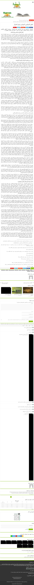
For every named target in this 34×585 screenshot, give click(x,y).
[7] (3, 122)
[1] (10, 40)
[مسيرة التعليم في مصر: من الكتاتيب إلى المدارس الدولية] (32, 402)
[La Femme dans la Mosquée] (25, 542)
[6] (18, 99)
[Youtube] (16, 536)
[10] (5, 196)
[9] (18, 193)
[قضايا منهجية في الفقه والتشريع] (27, 568)
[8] (32, 260)
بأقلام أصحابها (24, 21)
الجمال (31, 270)
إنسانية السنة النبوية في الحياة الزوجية (24, 334)
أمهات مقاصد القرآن (29, 329)
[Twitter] (19, 536)
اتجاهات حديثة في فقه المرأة (18, 294)
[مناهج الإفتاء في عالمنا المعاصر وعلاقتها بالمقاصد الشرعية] (32, 406)
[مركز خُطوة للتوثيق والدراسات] (17, 5)
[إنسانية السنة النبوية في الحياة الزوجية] (31, 367)
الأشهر (29, 325)
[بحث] (11, 497)
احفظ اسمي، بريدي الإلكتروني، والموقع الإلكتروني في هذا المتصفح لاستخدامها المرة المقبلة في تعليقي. (20, 319)
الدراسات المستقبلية (29, 404)
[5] (14, 91)
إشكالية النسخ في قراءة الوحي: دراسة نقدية (5, 283)
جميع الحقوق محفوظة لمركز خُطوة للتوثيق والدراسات (20, 581)
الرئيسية (32, 21)
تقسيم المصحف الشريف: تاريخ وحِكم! (27, 411)
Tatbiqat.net (12, 581)
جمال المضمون (3, 270)
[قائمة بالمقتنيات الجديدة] (30, 546)
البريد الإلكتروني (31, 314)
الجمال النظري (27, 270)
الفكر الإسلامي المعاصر (11, 270)
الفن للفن (7, 270)
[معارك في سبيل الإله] (30, 568)
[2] (2, 52)
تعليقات (26, 325)
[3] (10, 77)
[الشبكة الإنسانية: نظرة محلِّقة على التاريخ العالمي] (29, 568)
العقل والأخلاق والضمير (8, 294)
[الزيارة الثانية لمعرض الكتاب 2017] (25, 546)
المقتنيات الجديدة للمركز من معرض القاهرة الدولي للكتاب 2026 (21, 20)
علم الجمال (32, 271)
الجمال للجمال (23, 270)
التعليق (32, 303)
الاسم (32, 311)
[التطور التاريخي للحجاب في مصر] (32, 327)
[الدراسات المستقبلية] (32, 404)
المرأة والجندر (30, 332)
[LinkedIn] (18, 536)
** (4, 30)
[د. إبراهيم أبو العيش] (8, 542)
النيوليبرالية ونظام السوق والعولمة (27, 282)
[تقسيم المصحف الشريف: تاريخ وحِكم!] (32, 411)
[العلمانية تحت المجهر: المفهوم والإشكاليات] (30, 542)
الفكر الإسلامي (16, 270)
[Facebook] (21, 536)
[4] (21, 84)
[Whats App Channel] (11, 536)
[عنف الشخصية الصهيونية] (14, 542)
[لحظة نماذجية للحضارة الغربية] (33, 568)
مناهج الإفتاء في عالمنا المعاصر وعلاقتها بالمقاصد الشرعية (25, 406)
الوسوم (23, 325)
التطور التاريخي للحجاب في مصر (28, 327)
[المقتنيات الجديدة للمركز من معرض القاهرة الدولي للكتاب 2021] (3, 542)
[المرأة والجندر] (32, 332)
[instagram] (14, 536)
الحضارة (20, 270)
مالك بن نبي (29, 271)
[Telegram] (13, 536)
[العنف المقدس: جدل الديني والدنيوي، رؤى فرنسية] (32, 409)
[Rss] (22, 536)
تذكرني (26, 529)
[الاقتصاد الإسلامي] (31, 447)
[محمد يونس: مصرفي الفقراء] (19, 546)
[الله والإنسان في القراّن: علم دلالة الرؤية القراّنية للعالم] (26, 568)
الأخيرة (32, 325)
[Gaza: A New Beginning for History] (19, 542)
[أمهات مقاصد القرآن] (32, 329)
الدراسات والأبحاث (28, 21)
